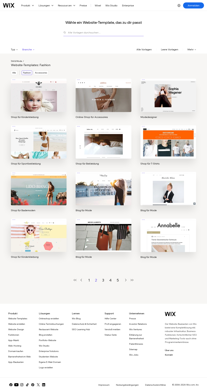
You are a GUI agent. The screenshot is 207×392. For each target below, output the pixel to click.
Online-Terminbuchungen (51, 324)
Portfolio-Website (47, 340)
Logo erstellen (46, 367)
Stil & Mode (16, 61)
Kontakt (169, 354)
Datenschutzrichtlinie (155, 385)
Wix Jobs (133, 354)
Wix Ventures (135, 329)
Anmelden (193, 5)
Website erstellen (16, 324)
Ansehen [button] (39, 101)
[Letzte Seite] (132, 280)
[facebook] (11, 384)
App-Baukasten (16, 362)
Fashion (27, 72)
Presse (132, 318)
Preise (83, 5)
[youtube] (16, 384)
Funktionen (13, 334)
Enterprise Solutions (49, 351)
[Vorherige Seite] (81, 280)
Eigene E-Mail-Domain (50, 362)
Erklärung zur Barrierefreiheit (136, 336)
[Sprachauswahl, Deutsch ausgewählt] (179, 5)
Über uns (169, 350)
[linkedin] (43, 384)
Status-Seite (111, 334)
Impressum (104, 385)
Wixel (98, 5)
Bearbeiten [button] (39, 92)
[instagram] (22, 384)
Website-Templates (17, 318)
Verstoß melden (112, 329)
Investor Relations (138, 324)
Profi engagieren (113, 324)
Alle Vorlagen (144, 49)
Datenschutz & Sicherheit (84, 324)
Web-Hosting (14, 345)
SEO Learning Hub (81, 329)
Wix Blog (76, 318)
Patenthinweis (136, 344)
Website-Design (16, 329)
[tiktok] (27, 384)
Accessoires (41, 72)
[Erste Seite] (75, 280)
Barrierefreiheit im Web (19, 356)
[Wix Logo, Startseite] (8, 5)
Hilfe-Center (110, 318)
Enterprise (128, 5)
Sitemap (133, 349)
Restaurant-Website (48, 329)
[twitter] (38, 384)
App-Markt (13, 340)
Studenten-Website (48, 356)
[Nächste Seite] (126, 280)
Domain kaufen (15, 351)
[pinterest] (32, 384)
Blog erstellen (45, 334)
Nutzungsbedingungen (127, 385)
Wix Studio (111, 5)
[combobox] (106, 32)
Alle (14, 72)
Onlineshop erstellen (49, 318)
